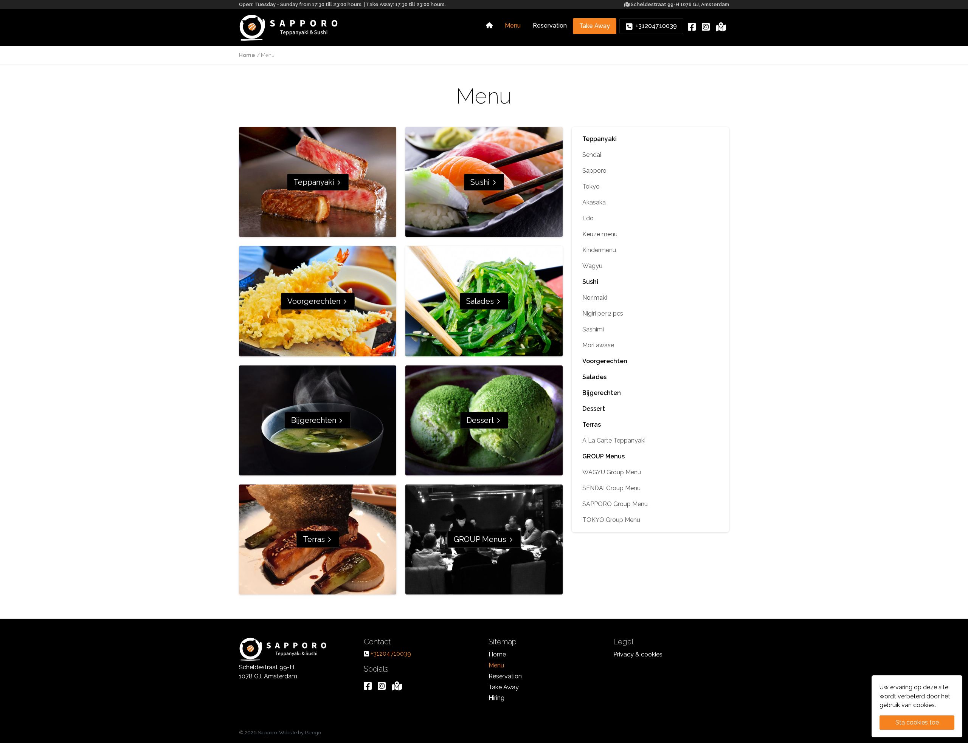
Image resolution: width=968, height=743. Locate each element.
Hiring (496, 697)
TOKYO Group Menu (611, 519)
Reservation (550, 25)
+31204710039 (655, 25)
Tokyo (591, 186)
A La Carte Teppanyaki (613, 440)
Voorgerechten (314, 301)
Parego (313, 732)
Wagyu (592, 265)
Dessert (481, 420)
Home (247, 55)
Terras (315, 539)
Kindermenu (599, 250)
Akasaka (594, 202)
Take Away (594, 25)
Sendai (591, 154)
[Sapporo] (288, 27)
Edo (588, 218)
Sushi (481, 182)
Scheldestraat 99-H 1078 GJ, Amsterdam (680, 4)
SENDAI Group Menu (611, 488)
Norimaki (594, 297)
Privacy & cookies (637, 654)
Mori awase (598, 345)
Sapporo (594, 170)
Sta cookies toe (917, 722)
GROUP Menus (481, 539)
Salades (481, 301)
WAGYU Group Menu (611, 472)
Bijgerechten (314, 420)
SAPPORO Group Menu (615, 504)
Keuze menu (599, 234)
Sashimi (593, 329)
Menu (513, 25)
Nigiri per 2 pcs (602, 313)
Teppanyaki (314, 182)
